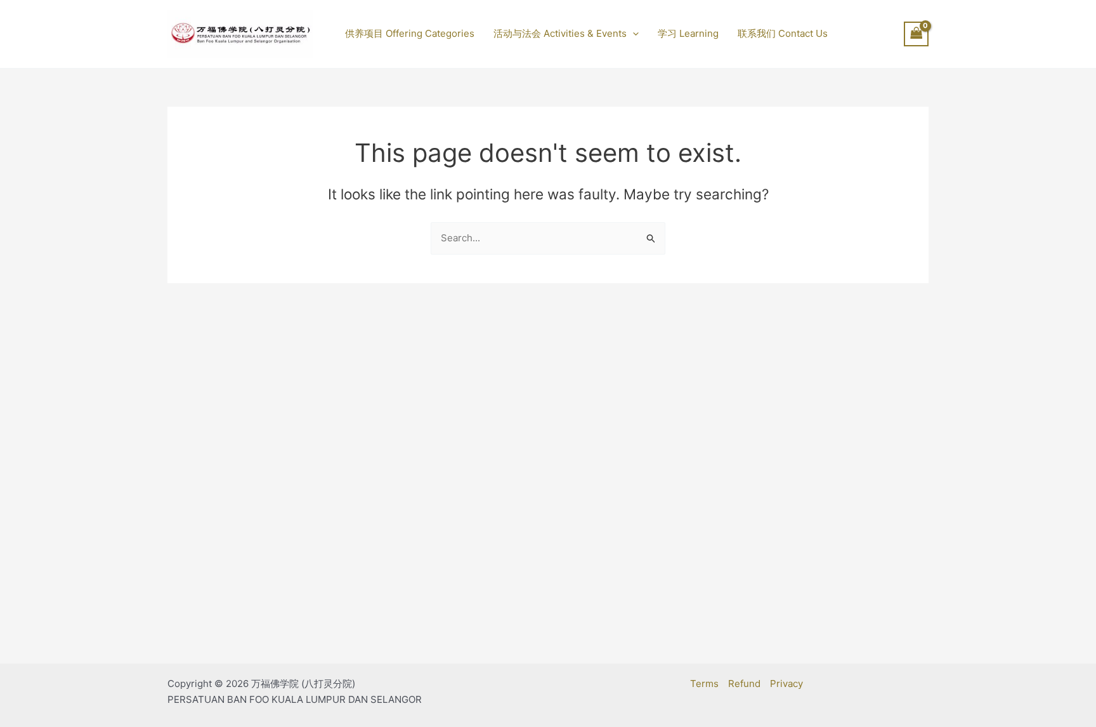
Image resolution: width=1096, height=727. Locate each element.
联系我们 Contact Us (783, 33)
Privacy (786, 683)
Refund (744, 683)
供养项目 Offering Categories (409, 33)
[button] (633, 33)
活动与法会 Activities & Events (560, 33)
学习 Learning (688, 33)
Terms (704, 683)
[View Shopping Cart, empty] (916, 34)
